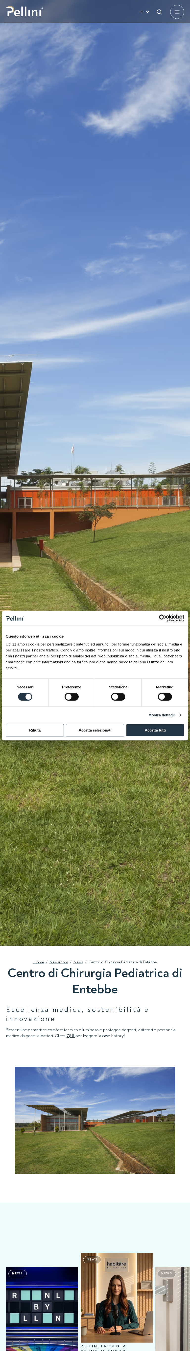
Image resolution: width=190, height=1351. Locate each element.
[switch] (72, 697)
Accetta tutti (155, 730)
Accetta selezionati (95, 730)
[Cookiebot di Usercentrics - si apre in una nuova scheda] (162, 618)
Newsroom (58, 962)
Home (38, 962)
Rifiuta (35, 730)
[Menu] (177, 12)
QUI (70, 1036)
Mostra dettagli (161, 715)
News (78, 962)
